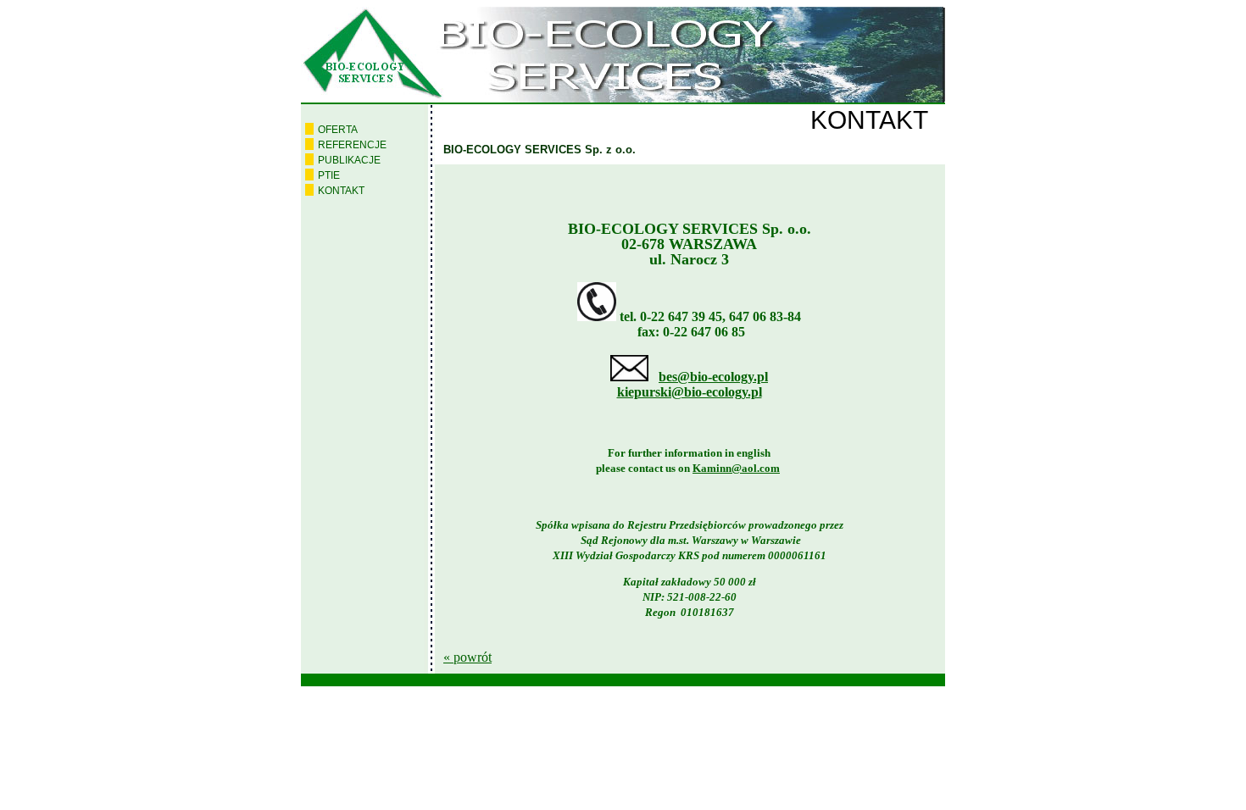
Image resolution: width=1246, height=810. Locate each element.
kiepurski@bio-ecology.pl (689, 392)
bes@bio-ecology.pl (713, 376)
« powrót (467, 657)
